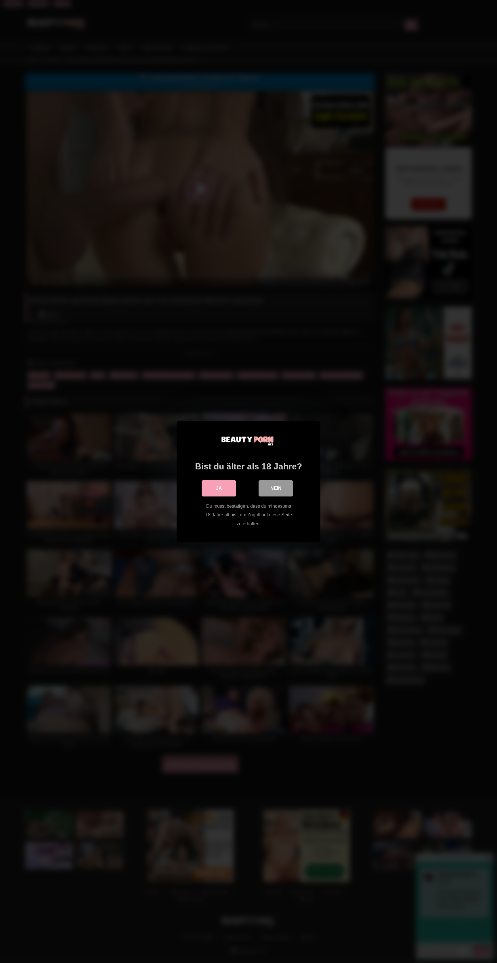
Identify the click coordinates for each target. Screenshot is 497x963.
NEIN (276, 488)
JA (219, 488)
